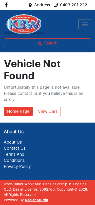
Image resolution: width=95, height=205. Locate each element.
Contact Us (15, 148)
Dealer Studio (36, 200)
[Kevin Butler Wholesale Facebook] (7, 5)
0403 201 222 (73, 5)
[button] (84, 24)
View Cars (48, 111)
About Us (13, 142)
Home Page (18, 111)
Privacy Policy (17, 167)
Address (42, 5)
